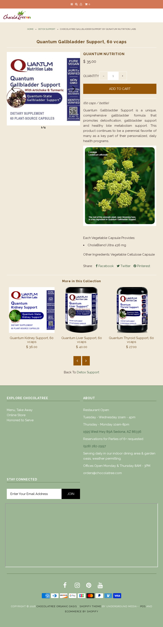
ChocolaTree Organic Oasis (57, 606)
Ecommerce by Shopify (81, 611)
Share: (88, 266)
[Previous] (13, 89)
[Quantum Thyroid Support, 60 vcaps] (131, 332)
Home (30, 29)
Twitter (125, 266)
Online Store (16, 415)
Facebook (106, 266)
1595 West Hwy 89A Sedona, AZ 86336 (112, 432)
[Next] (74, 89)
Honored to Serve (20, 420)
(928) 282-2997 (94, 446)
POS (143, 606)
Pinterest (143, 266)
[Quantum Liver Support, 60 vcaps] (81, 332)
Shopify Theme (90, 606)
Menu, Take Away (19, 410)
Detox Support (46, 29)
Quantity (91, 76)
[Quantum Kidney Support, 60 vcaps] (32, 332)
